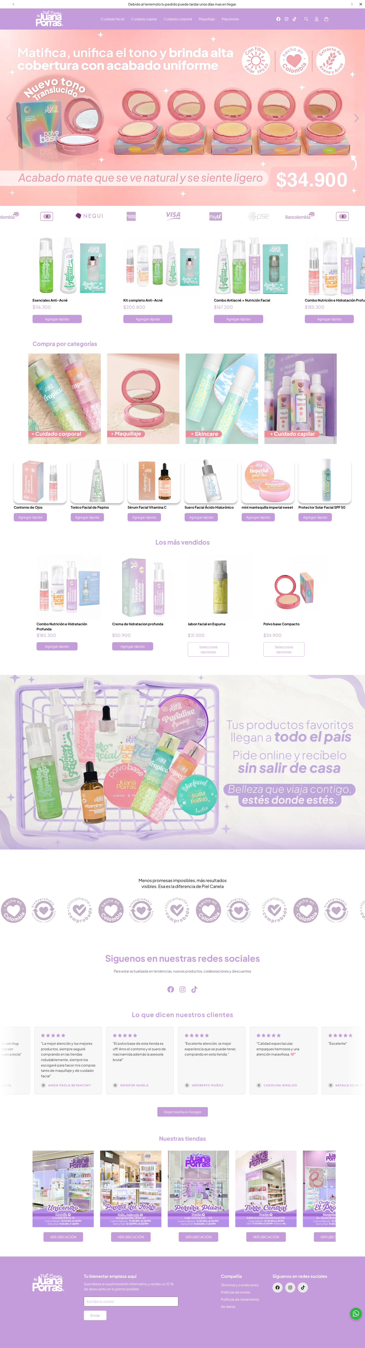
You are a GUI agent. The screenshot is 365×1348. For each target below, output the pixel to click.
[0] (326, 19)
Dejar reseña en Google (182, 1112)
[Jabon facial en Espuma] (220, 587)
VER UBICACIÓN (63, 1237)
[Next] (352, 4)
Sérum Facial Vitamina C (147, 507)
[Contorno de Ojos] (40, 481)
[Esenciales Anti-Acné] (72, 267)
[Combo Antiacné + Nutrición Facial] (253, 267)
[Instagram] (286, 19)
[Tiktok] (294, 19)
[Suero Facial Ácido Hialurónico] (211, 481)
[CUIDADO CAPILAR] (300, 399)
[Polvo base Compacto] (295, 587)
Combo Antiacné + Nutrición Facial (242, 300)
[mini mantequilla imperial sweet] (268, 481)
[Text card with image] (63, 1189)
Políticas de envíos (235, 1292)
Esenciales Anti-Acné (50, 300)
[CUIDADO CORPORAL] (64, 399)
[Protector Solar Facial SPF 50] (324, 481)
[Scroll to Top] (357, 1325)
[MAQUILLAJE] (143, 399)
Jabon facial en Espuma (206, 624)
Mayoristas (230, 19)
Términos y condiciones (240, 1285)
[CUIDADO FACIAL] (222, 399)
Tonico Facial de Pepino (90, 507)
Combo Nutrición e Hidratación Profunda (62, 626)
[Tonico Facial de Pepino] (97, 481)
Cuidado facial (112, 19)
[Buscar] (306, 19)
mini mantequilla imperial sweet (267, 507)
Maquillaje (207, 19)
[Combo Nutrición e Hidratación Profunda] (69, 587)
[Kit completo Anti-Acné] (162, 267)
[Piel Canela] (49, 19)
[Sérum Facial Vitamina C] (154, 481)
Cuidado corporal (178, 19)
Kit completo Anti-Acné (143, 300)
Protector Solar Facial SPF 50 (321, 507)
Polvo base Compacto (281, 624)
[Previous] (13, 4)
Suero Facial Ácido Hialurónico (209, 507)
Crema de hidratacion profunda (137, 624)
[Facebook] (278, 19)
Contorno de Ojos (28, 507)
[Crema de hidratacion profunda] (144, 587)
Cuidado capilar (144, 19)
